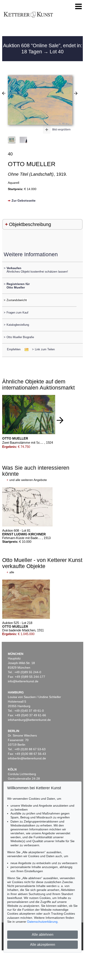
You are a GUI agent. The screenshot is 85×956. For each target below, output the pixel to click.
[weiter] (60, 420)
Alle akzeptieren (42, 944)
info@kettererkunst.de (23, 681)
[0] (3, 93)
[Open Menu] (78, 6)
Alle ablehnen (42, 934)
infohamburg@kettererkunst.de (29, 720)
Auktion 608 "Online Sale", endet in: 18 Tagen (42, 48)
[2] (75, 93)
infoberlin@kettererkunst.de (27, 758)
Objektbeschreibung (30, 224)
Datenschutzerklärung (42, 921)
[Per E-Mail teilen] (25, 349)
